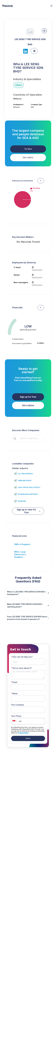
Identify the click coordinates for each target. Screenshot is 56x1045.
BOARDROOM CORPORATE (28, 494)
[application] (28, 199)
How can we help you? (22, 657)
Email (14, 682)
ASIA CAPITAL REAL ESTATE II (29, 487)
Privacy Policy (23, 733)
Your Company (17, 705)
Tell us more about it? (21, 668)
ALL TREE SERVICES (25, 474)
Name (14, 693)
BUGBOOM (22, 501)
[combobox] (30, 438)
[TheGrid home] (7, 6)
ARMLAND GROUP (24, 480)
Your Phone (16, 716)
